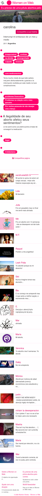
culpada (8, 61)
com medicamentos (13, 73)
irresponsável (10, 54)
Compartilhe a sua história (27, 32)
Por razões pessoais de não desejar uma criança (19, 107)
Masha (19, 424)
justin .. (19, 394)
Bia (17, 290)
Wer (17, 454)
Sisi (17, 276)
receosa (19, 61)
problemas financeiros (14, 96)
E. (17, 306)
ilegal (7, 140)
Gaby (18, 362)
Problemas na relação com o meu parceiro (18, 101)
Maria (18, 440)
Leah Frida (21, 262)
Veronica (20, 348)
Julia (18, 204)
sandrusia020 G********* (27, 175)
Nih (17, 218)
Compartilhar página (22, 158)
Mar (17, 320)
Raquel (19, 248)
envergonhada (23, 58)
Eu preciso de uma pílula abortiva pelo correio (21, 8)
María (18, 334)
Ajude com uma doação (8, 485)
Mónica (19, 375)
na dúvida (9, 58)
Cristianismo (10, 152)
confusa (23, 54)
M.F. (18, 234)
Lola (18, 190)
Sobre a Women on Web (9, 472)
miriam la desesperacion (27, 410)
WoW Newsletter (29, 484)
